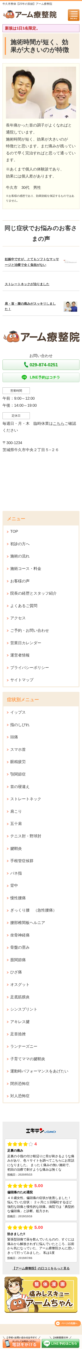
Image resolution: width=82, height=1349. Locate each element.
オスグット (20, 984)
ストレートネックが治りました (27, 284)
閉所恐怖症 (20, 1084)
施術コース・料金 (25, 568)
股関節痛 (18, 960)
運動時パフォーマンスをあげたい (39, 1071)
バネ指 (16, 873)
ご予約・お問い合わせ (29, 630)
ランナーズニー (23, 1046)
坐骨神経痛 (20, 935)
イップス (18, 712)
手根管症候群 (21, 861)
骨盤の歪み (20, 947)
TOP (14, 531)
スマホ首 (18, 749)
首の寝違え (20, 787)
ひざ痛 (16, 972)
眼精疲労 (18, 762)
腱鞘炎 (16, 848)
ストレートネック (25, 799)
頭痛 (14, 737)
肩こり (16, 811)
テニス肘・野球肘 (25, 836)
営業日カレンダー (25, 643)
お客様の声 (20, 581)
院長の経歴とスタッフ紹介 (33, 593)
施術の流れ (20, 556)
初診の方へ (20, 544)
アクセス (18, 618)
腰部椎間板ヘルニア (27, 923)
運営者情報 (20, 655)
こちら (58, 423)
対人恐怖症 (20, 1096)
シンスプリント (23, 1009)
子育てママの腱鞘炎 (27, 1059)
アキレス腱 (20, 1022)
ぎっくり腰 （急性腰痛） (33, 910)
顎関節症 (18, 774)
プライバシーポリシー (29, 668)
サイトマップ (21, 680)
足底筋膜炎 (20, 997)
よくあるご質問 (23, 606)
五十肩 (16, 824)
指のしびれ (20, 725)
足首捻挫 (18, 1034)
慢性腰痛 (18, 898)
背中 (14, 885)
